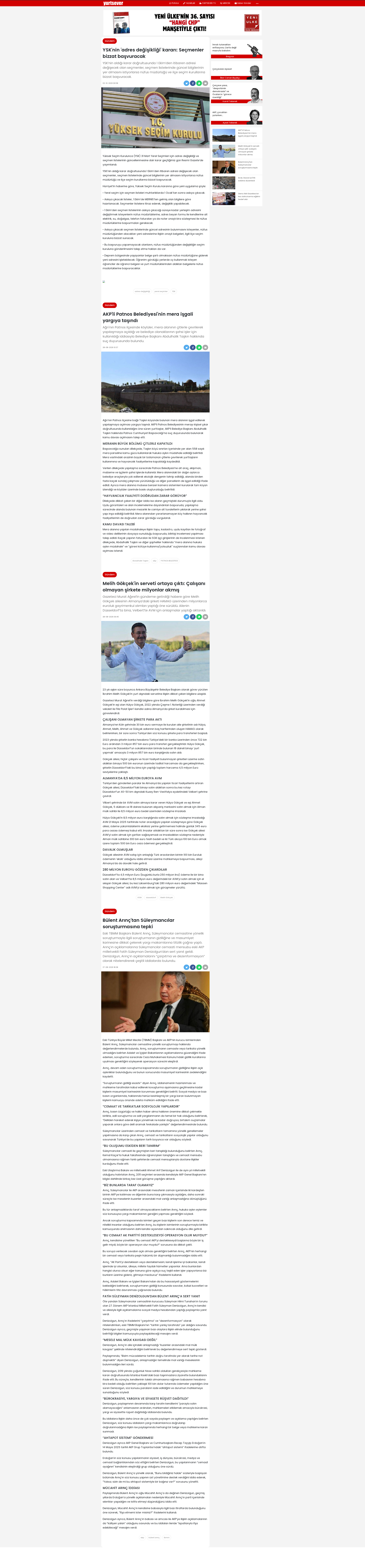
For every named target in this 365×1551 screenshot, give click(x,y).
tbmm (167, 1537)
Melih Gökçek (166, 897)
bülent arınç (154, 1537)
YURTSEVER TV (209, 3)
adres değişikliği (142, 291)
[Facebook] (193, 83)
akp (154, 560)
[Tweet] (186, 83)
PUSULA (175, 3)
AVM (139, 897)
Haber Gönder (244, 3)
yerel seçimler (161, 291)
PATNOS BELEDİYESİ (169, 560)
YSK (173, 291)
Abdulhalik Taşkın (140, 560)
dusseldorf (151, 897)
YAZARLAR (190, 3)
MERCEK (226, 3)
